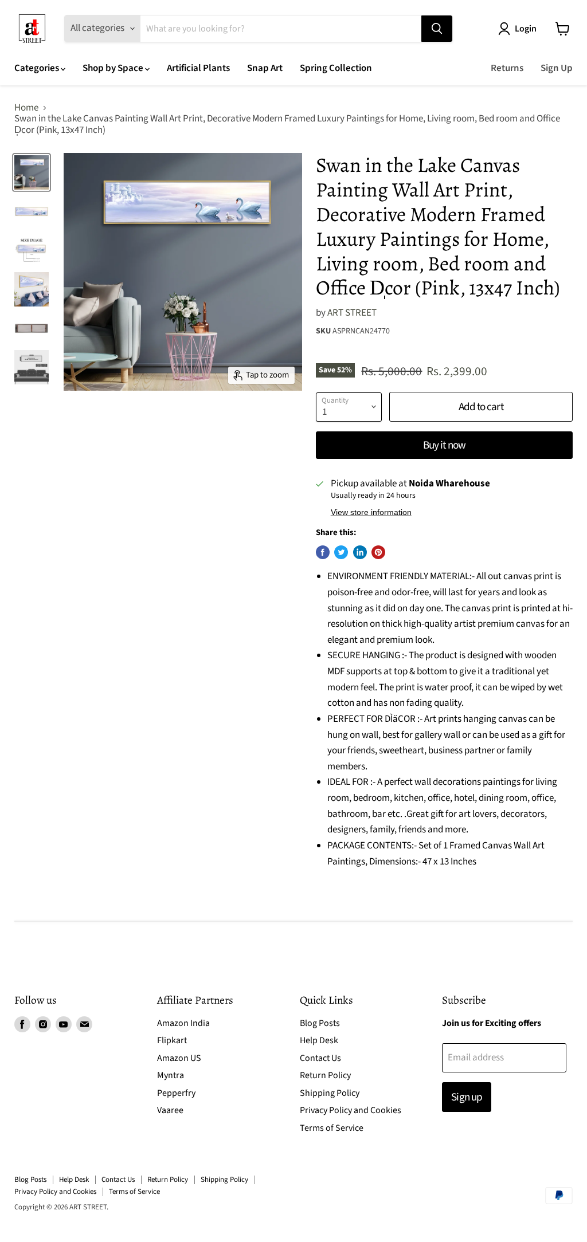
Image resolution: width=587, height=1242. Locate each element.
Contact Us (320, 1058)
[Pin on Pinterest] (378, 552)
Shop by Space (114, 68)
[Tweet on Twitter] (341, 552)
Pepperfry (176, 1093)
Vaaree (170, 1110)
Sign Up (557, 68)
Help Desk (319, 1040)
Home (26, 108)
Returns (507, 68)
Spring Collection (336, 68)
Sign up (466, 1097)
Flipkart (172, 1040)
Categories (37, 68)
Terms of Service (331, 1128)
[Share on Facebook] (323, 552)
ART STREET (352, 313)
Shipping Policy (329, 1093)
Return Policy (325, 1075)
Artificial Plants (198, 68)
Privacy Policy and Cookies (350, 1110)
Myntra (170, 1075)
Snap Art (265, 68)
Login (526, 28)
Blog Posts (320, 1023)
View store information (371, 512)
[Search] (436, 28)
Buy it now (444, 445)
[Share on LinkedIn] (360, 552)
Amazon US (179, 1058)
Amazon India (183, 1023)
